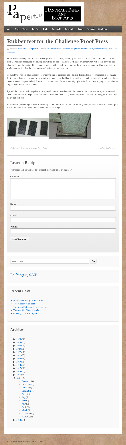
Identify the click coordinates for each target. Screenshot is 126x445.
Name (13, 204)
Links (45, 29)
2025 (18, 342)
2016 (18, 371)
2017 (18, 368)
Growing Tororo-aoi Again (25, 313)
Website (14, 227)
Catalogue (102, 29)
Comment (15, 176)
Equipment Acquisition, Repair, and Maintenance (88, 49)
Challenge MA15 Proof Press (59, 49)
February (26, 413)
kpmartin (34, 49)
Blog (17, 29)
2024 (18, 345)
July (23, 397)
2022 (18, 352)
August (25, 394)
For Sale (35, 29)
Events (25, 29)
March (24, 410)
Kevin (109, 49)
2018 (18, 365)
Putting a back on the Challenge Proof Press (28, 148)
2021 (18, 355)
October (25, 388)
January (25, 417)
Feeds (80, 29)
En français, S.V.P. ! (25, 275)
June (24, 400)
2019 (18, 362)
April (24, 407)
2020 (18, 358)
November (26, 384)
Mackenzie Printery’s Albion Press (28, 300)
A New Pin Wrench (108, 148)
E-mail (13, 215)
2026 (18, 339)
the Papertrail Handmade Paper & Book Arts (28, 441)
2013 (18, 420)
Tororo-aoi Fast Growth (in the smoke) (30, 307)
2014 (19, 378)
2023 (18, 349)
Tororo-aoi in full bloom (24, 304)
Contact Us (56, 29)
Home (8, 29)
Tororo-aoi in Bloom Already (26, 310)
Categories (69, 29)
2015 (18, 375)
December (26, 381)
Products (90, 29)
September (26, 391)
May (24, 404)
